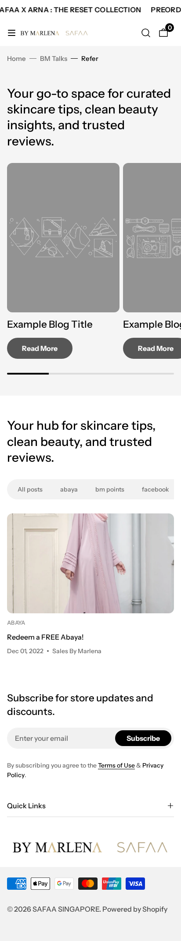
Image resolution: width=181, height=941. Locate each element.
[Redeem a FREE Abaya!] (90, 563)
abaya (16, 622)
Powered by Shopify (134, 909)
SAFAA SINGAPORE (66, 909)
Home (16, 58)
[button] (90, 805)
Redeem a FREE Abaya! (45, 637)
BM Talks (53, 58)
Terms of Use (116, 765)
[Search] (146, 33)
